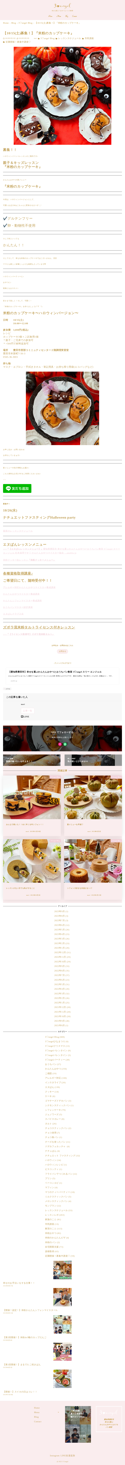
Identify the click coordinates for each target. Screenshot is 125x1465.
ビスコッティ (52, 1169)
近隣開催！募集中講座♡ (18, 42)
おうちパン (51, 1064)
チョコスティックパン (56, 1128)
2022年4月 (59, 989)
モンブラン (51, 1205)
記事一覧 (27, 711)
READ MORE (80, 1432)
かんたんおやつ (53, 1069)
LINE (26, 716)
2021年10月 (60, 1016)
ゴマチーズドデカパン (56, 1101)
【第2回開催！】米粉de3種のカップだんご (25, 1337)
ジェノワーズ (52, 1114)
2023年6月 (59, 925)
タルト (48, 1123)
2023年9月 (59, 911)
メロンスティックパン (56, 1201)
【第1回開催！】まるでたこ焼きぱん (22, 1364)
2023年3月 (59, 938)
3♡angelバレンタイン (56, 1050)
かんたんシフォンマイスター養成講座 (22, 600)
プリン (48, 1178)
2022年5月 (59, 984)
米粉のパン (51, 1242)
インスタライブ (53, 1082)
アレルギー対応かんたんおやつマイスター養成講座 (29, 587)
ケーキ (48, 1096)
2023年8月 (59, 916)
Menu (37, 1412)
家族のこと (51, 1219)
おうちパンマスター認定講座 (18, 607)
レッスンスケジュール (69, 38)
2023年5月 (59, 929)
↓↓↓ (5, 549)
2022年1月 (59, 1002)
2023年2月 (59, 943)
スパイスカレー (53, 1119)
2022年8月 (59, 970)
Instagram (54, 1455)
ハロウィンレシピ (54, 1164)
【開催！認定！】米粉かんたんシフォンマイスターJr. (30, 1310)
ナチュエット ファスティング (60, 1155)
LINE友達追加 (68, 1455)
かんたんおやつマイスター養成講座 (21, 594)
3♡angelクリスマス (55, 1046)
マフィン (49, 1187)
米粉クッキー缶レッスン (15, 560)
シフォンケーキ (53, 1110)
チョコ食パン (52, 1137)
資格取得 (49, 1251)
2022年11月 (60, 957)
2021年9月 (59, 1021)
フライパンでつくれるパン (58, 1174)
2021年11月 (60, 1012)
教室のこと (51, 1228)
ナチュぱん (51, 1151)
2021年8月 (59, 1025)
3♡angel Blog (47, 38)
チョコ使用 (51, 1132)
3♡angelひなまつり (55, 1041)
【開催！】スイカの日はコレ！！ (20, 1392)
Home (37, 1408)
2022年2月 (59, 998)
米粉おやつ (51, 1233)
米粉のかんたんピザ (55, 1237)
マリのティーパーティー (57, 1192)
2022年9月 (59, 966)
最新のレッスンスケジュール (18, 531)
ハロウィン (51, 1160)
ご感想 (48, 1073)
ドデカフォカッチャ (55, 1146)
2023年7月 (59, 920)
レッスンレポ (52, 1215)
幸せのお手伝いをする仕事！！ (19, 1283)
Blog (36, 1417)
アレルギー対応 (53, 1078)
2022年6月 (59, 980)
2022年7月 (59, 975)
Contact (38, 1421)
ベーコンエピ (52, 1183)
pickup (7, 688)
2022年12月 (60, 952)
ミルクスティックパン (56, 1196)
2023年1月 (59, 948)
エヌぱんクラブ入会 (13, 614)
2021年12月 (60, 1007)
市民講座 (89, 38)
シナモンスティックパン (57, 1105)
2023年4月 (59, 934)
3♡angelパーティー (55, 1059)
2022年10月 (60, 961)
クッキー (49, 1091)
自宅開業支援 (52, 1247)
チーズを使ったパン (55, 1142)
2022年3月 (59, 993)
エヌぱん (49, 1087)
